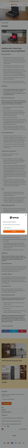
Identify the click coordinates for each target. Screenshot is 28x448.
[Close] (25, 215)
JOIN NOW (14, 231)
